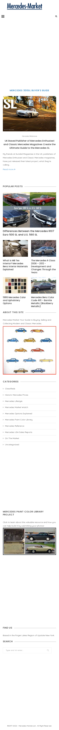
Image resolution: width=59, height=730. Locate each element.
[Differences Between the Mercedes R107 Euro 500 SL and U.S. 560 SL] (29, 210)
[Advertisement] (29, 51)
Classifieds (10, 388)
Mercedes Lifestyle (13, 401)
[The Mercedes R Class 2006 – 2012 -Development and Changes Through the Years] (43, 248)
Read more (8, 169)
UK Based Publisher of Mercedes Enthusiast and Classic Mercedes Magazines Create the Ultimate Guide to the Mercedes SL (29, 144)
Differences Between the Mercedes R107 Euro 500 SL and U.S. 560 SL (28, 232)
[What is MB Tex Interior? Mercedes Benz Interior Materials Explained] (15, 248)
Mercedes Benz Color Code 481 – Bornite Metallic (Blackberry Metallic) (42, 302)
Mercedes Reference (29, 136)
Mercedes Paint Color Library (19, 419)
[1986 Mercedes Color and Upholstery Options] (15, 285)
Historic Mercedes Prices (16, 395)
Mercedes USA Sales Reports (18, 432)
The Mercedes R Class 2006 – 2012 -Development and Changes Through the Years (43, 266)
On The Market (12, 438)
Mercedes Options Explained (18, 413)
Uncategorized (12, 444)
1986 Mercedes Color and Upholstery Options (14, 300)
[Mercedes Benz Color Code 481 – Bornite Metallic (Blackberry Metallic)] (43, 285)
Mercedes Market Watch (16, 407)
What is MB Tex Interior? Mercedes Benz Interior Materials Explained (15, 265)
